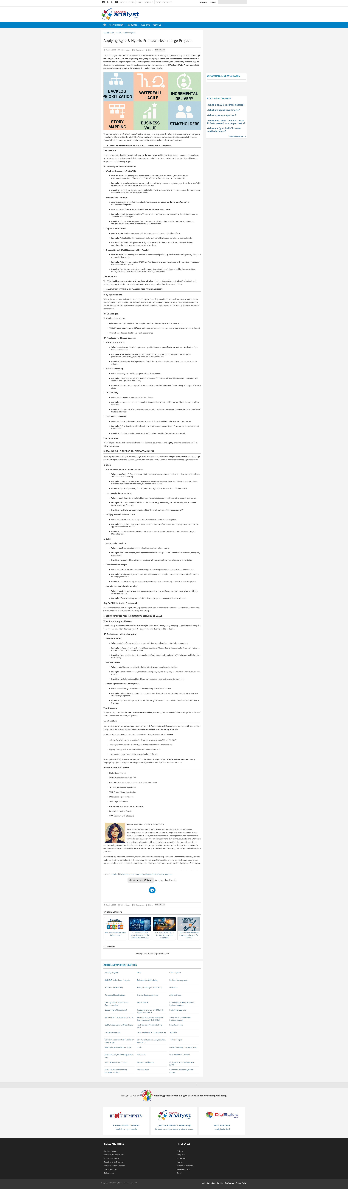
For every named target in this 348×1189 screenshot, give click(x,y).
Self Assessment (183, 1169)
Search (118, 33)
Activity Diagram (111, 972)
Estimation (173, 987)
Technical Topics (175, 1040)
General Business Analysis (147, 995)
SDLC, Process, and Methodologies (119, 1025)
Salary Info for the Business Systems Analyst (180, 1018)
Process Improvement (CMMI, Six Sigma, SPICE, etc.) (150, 1011)
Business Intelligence (145, 1062)
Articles (123, 2)
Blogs (131, 2)
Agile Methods (166, 874)
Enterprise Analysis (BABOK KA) (147, 874)
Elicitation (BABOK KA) (114, 987)
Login (213, 2)
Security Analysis (176, 1025)
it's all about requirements (126, 1129)
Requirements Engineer (113, 1162)
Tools (139, 1047)
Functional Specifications (115, 995)
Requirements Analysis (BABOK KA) (119, 1017)
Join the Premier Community (174, 1125)
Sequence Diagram (112, 1032)
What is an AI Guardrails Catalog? (226, 104)
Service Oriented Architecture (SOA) (151, 1032)
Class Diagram (175, 972)
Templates (149, 2)
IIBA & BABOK (142, 1002)
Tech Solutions (222, 1125)
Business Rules (143, 1069)
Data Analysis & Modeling (147, 980)
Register (203, 2)
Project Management (177, 1010)
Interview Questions (164, 2)
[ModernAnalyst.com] (174, 1115)
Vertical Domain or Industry (116, 1062)
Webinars (145, 25)
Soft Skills (173, 1032)
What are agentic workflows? (224, 109)
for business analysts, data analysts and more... (174, 1129)
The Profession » (117, 25)
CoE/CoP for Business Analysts (117, 980)
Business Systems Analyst (114, 1165)
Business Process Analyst (114, 1154)
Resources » (133, 25)
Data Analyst (109, 1173)
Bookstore (181, 1158)
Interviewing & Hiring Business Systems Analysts (181, 1003)
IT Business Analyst (111, 1158)
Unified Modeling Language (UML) (183, 1047)
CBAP (139, 972)
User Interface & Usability (179, 1055)
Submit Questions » (237, 136)
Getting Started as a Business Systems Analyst (116, 1003)
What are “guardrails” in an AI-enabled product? (224, 130)
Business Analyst (111, 1151)
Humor (139, 2)
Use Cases (141, 1055)
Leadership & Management (123, 874)
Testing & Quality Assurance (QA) (118, 1047)
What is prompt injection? (222, 115)
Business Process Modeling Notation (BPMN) (116, 1070)
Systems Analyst (110, 1169)
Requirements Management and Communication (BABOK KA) (150, 1018)
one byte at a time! (222, 1129)
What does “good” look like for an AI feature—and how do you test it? (226, 122)
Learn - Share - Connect (126, 1125)
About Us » (157, 25)
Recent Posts (108, 33)
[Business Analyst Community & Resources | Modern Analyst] (120, 14)
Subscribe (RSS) (129, 33)
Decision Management (178, 980)
